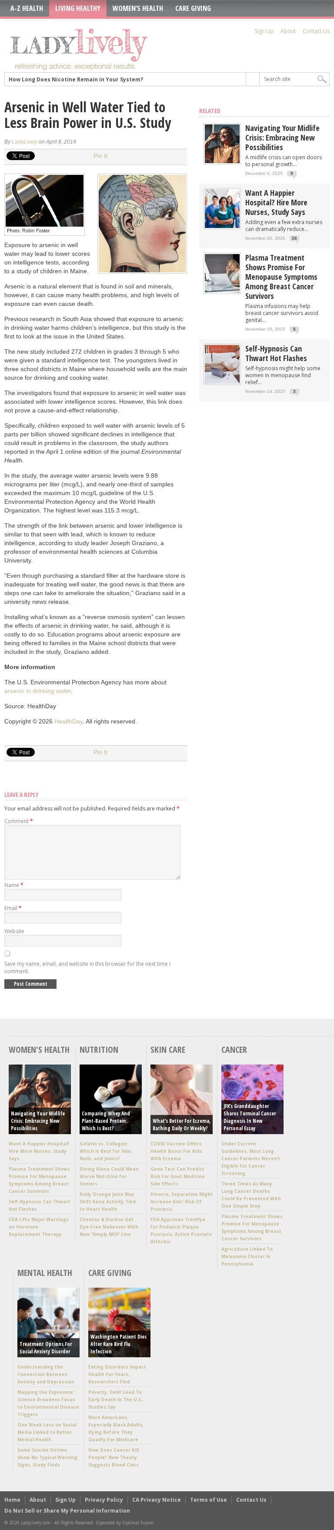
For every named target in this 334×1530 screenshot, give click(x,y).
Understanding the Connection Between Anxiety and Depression (45, 1374)
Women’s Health (138, 8)
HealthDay (68, 721)
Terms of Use (208, 1499)
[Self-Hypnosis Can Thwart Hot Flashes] (222, 381)
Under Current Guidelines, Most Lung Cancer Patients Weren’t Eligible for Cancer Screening (250, 1158)
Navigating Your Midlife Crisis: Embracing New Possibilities (282, 137)
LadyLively (24, 142)
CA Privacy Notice (156, 1499)
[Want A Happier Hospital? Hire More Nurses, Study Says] (222, 226)
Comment (18, 821)
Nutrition (99, 1049)
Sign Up (264, 31)
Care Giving (193, 8)
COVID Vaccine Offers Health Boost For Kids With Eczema (176, 1151)
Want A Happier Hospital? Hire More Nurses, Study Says (276, 202)
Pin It (100, 155)
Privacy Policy (104, 1499)
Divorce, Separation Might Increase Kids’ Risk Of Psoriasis (181, 1201)
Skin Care (167, 1049)
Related (209, 111)
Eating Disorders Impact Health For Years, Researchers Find (117, 1374)
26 (294, 238)
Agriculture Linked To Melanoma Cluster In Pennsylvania (247, 1256)
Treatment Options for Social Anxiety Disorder (46, 1347)
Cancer (234, 1049)
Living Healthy (77, 8)
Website (14, 931)
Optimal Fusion (138, 1523)
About (288, 31)
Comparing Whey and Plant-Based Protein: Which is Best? (106, 1121)
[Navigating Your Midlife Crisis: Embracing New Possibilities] (222, 161)
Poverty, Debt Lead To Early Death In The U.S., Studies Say (116, 1399)
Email (13, 908)
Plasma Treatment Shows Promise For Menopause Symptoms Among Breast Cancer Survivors (281, 277)
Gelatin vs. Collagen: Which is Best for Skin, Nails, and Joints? (106, 1151)
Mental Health (44, 1273)
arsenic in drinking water (37, 690)
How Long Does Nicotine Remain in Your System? (76, 79)
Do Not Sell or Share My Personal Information (67, 1510)
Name (13, 885)
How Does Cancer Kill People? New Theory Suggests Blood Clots (113, 1457)
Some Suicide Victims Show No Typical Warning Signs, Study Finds (47, 1457)
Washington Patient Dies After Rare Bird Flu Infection (118, 1344)
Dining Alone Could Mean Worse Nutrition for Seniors (109, 1176)
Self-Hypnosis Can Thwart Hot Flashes (276, 353)
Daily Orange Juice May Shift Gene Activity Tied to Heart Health (108, 1201)
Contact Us (316, 31)
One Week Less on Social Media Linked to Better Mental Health (47, 1432)
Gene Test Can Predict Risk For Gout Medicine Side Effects (177, 1176)
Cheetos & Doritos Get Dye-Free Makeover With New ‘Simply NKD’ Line (109, 1226)
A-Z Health (26, 8)
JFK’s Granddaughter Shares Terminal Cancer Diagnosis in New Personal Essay (250, 1117)
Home (12, 1499)
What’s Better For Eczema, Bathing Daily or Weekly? (181, 1124)
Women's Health (39, 1049)
